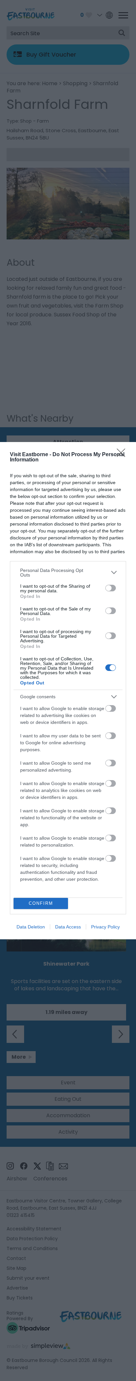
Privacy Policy (105, 926)
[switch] (110, 588)
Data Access (68, 926)
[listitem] (68, 572)
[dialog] (68, 690)
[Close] (123, 455)
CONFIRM (41, 903)
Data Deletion (31, 926)
